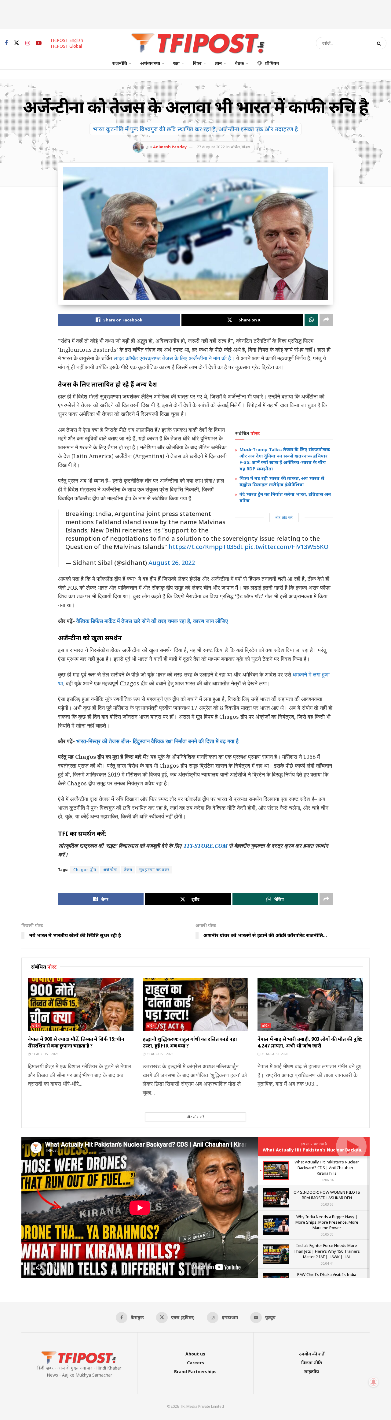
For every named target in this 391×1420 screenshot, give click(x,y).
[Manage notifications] (373, 1382)
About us (195, 1354)
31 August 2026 (44, 1053)
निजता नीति (311, 1363)
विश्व (197, 63)
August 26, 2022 (171, 562)
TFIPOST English (66, 40)
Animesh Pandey (170, 147)
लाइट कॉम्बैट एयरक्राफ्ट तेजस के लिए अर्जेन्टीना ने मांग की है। (174, 358)
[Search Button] (380, 43)
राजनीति (119, 63)
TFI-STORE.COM (205, 845)
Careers (195, 1363)
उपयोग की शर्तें (311, 1354)
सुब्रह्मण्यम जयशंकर (154, 869)
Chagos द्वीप (84, 869)
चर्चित (235, 147)
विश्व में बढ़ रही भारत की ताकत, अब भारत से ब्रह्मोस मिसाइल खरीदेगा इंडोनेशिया (281, 481)
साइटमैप (311, 1371)
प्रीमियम (272, 63)
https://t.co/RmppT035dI (206, 547)
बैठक (239, 63)
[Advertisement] (195, 14)
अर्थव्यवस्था (150, 63)
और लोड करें (284, 517)
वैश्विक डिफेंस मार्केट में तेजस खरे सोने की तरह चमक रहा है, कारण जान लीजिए (152, 621)
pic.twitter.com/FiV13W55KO (286, 547)
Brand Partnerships (195, 1371)
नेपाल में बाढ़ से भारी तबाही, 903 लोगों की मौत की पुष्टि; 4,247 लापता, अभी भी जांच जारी (310, 1042)
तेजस (128, 869)
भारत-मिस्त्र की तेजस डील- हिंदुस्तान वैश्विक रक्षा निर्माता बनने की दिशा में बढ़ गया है (157, 741)
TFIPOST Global (66, 46)
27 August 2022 (211, 147)
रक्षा (176, 63)
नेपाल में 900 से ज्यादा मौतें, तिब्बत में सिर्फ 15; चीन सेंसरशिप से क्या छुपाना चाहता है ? (76, 1042)
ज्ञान (218, 63)
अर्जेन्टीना (110, 869)
